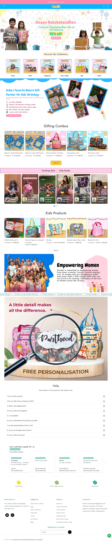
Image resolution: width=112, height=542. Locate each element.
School (32, 516)
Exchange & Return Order (64, 522)
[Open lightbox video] (12, 189)
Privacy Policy (61, 509)
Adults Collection (35, 509)
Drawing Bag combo (73, 153)
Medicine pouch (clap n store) (76, 240)
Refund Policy (61, 513)
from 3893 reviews (16, 452)
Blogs (32, 522)
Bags (32, 506)
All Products (34, 519)
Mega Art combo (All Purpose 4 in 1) (35, 153)
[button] (4, 6)
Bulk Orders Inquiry (63, 519)
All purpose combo (93, 153)
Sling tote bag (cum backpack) (34, 240)
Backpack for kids (93, 240)
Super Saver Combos (37, 503)
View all (56, 163)
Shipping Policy (61, 516)
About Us (59, 503)
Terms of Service (62, 506)
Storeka (11, 539)
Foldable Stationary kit (11, 240)
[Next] (105, 187)
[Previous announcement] (2, 2)
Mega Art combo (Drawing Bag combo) (13, 153)
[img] (57, 449)
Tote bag (48, 240)
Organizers (33, 513)
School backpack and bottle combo (54, 153)
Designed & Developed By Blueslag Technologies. (28, 539)
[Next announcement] (109, 2)
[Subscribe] (70, 532)
